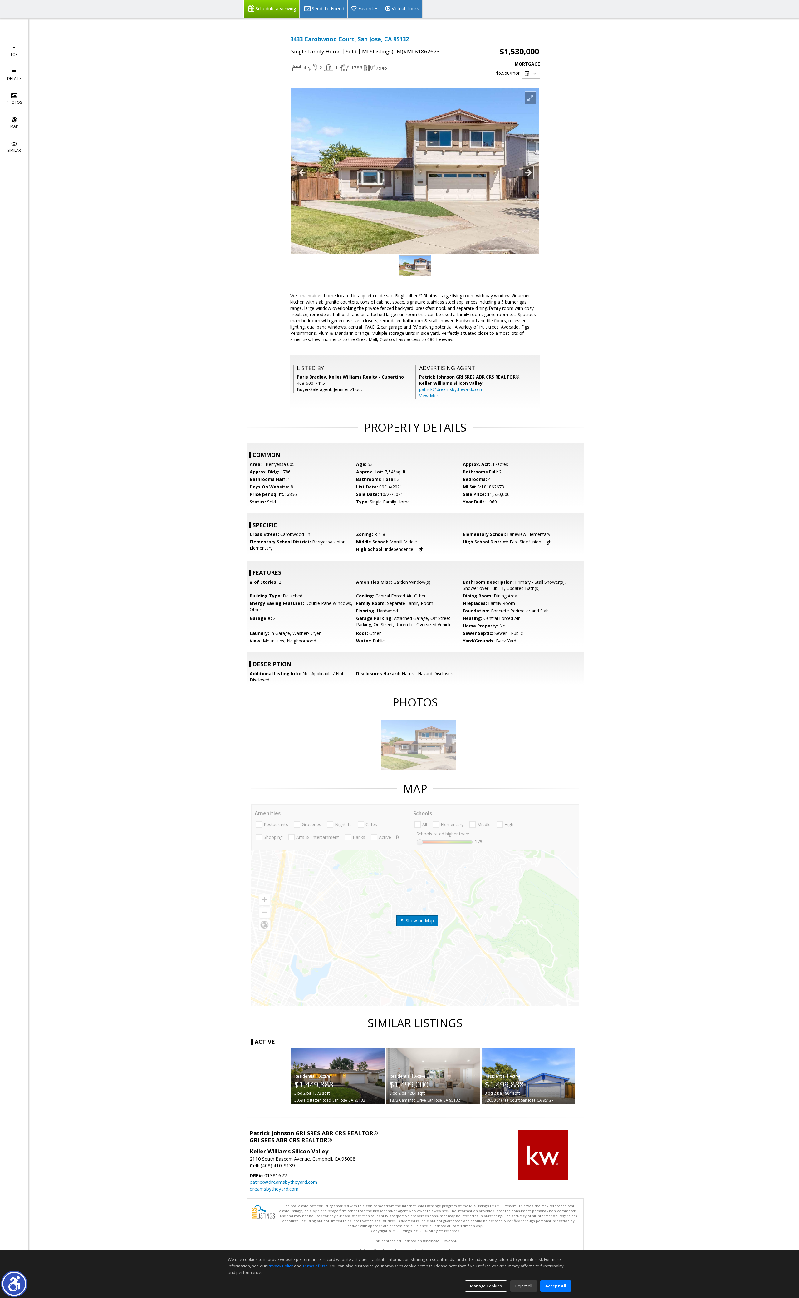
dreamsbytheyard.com (274, 1189)
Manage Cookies (486, 1286)
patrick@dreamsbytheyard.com (450, 389)
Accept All (555, 1286)
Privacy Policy (280, 1266)
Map (14, 126)
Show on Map (419, 921)
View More (430, 396)
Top (14, 54)
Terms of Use (315, 1266)
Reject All (523, 1286)
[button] (14, 1284)
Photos (14, 102)
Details (14, 78)
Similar (14, 150)
